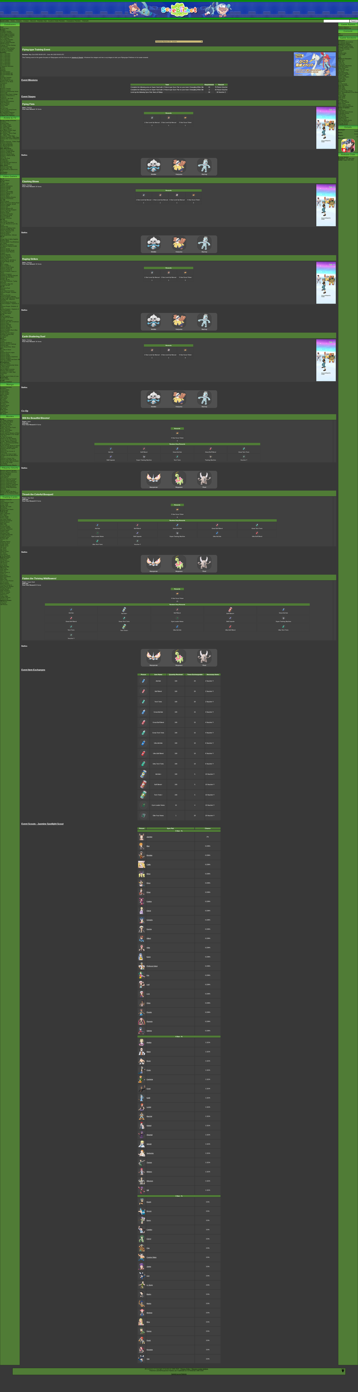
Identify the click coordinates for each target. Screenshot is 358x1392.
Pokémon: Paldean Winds (7, 155)
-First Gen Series (5, 555)
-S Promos (3, 603)
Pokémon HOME (5, 205)
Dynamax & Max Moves (345, 91)
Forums (19, 21)
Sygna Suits (341, 68)
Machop (204, 174)
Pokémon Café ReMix (6, 191)
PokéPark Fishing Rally (7, 334)
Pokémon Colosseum (6, 320)
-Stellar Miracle (4, 589)
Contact (26, 21)
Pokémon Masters (343, 27)
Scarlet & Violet (4, 183)
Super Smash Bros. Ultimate (8, 235)
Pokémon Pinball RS (6, 327)
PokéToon (3, 157)
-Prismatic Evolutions (6, 529)
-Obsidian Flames (5, 541)
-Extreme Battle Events (345, 120)
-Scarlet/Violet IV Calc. (6, 80)
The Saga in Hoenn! (6, 129)
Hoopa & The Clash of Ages (8, 454)
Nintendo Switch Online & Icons (9, 376)
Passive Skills (342, 53)
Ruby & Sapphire (5, 316)
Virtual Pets (3, 373)
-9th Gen (2, 84)
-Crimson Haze (4, 593)
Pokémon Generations (6, 150)
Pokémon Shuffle (5, 249)
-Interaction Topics (343, 77)
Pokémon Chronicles (6, 143)
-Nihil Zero (3, 571)
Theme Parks (4, 105)
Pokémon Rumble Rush (7, 229)
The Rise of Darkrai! (6, 437)
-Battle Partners (4, 583)
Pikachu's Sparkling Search (8, 486)
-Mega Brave (4, 575)
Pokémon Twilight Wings (7, 151)
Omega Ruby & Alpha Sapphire (9, 239)
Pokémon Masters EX (6, 193)
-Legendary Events (343, 113)
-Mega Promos (4, 558)
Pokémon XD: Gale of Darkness (9, 321)
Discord (33, 21)
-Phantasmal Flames (6, 520)
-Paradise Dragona (5, 587)
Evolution (341, 50)
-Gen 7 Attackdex (5, 62)
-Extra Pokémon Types (7, 502)
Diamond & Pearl (5, 288)
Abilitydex (3, 70)
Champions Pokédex (74, 21)
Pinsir (204, 487)
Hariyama (179, 174)
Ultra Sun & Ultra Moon (7, 222)
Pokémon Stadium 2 (6, 342)
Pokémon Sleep (4, 196)
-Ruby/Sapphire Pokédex (7, 34)
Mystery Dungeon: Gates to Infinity (8, 272)
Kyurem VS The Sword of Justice (10, 445)
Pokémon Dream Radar (7, 267)
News (1, 27)
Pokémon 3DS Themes (7, 370)
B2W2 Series (4, 409)
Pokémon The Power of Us (8, 459)
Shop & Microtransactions (345, 106)
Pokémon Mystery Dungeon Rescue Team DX (8, 210)
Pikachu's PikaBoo (5, 474)
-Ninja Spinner (4, 569)
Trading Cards (9, 497)
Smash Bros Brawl (5, 313)
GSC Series (3, 398)
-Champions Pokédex (6, 51)
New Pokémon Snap (6, 215)
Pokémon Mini (4, 345)
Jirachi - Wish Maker (6, 430)
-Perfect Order (4, 518)
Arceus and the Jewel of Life (8, 440)
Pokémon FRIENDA (6, 382)
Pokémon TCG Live (6, 218)
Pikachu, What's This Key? (8, 491)
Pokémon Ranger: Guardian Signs (8, 293)
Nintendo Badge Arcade (7, 261)
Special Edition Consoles (7, 369)
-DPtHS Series (4, 551)
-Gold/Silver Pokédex (6, 32)
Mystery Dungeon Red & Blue (8, 330)
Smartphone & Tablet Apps (8, 372)
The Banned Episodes (6, 145)
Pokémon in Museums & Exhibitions (7, 96)
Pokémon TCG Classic (7, 509)
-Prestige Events (343, 123)
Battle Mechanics (343, 85)
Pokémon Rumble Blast (7, 277)
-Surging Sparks (4, 530)
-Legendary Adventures (345, 65)
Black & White (4, 264)
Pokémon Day (4, 100)
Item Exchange (342, 84)
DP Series (3, 404)
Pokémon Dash (4, 323)
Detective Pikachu (5, 232)
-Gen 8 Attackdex (5, 63)
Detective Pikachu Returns (8, 197)
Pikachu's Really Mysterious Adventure (8, 488)
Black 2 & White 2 (5, 265)
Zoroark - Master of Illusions (8, 441)
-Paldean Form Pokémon (7, 115)
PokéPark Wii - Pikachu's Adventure (7, 300)
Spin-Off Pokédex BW (6, 74)
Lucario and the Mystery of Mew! (9, 433)
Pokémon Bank (4, 240)
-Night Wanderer (5, 590)
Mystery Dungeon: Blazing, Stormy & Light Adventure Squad (9, 297)
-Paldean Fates (4, 537)
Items (340, 82)
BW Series (3, 408)
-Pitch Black (3, 515)
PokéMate (3, 337)
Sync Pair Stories (343, 67)
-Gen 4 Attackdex (5, 58)
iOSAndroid (340, 34)
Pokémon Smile (4, 212)
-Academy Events (343, 117)
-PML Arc (341, 61)
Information (341, 40)
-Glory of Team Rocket (6, 581)
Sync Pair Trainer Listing (345, 46)
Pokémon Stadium (5, 358)
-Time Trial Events (343, 121)
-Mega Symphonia (5, 576)
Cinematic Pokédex (5, 77)
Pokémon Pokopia (5, 187)
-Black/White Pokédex (6, 37)
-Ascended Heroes (5, 519)
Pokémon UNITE (5, 194)
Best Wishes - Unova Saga (8, 133)
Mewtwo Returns (5, 426)
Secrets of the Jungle (6, 462)
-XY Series (3, 548)
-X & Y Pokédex (4, 38)
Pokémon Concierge (6, 166)
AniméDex (3, 122)
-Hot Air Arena (4, 582)
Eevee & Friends (5, 490)
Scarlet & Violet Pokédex (56, 21)
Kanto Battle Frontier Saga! (8, 130)
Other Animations (5, 164)
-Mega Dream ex (5, 572)
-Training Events (343, 124)
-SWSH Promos (4, 561)
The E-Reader (4, 335)
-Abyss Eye (3, 568)
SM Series (3, 413)
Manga (10, 384)
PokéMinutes (4, 159)
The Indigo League (5, 124)
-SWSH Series (4, 546)
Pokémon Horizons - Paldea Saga (10, 141)
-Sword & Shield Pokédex (7, 42)
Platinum (2, 289)
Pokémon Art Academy (7, 244)
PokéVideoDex (4, 161)
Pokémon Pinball (5, 355)
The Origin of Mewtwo (6, 420)
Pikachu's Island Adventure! (8, 481)
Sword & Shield (4, 201)
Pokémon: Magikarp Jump (7, 228)
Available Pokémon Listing (346, 47)
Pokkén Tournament (6, 257)
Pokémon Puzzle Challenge (8, 344)
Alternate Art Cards (5, 506)
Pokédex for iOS (5, 285)
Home (13, 21)
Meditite (153, 174)
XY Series (3, 411)
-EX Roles (341, 71)
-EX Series (3, 553)
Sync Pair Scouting (343, 49)
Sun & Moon (3, 221)
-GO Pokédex (4, 46)
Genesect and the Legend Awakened (7, 449)
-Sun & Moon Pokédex (6, 39)
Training (340, 99)
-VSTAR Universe (5, 597)
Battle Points (342, 103)
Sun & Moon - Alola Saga (7, 136)
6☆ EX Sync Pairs (343, 70)
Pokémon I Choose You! (7, 458)
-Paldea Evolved (5, 543)
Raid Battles (3, 508)
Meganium (179, 487)
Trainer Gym (342, 78)
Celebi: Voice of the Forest (8, 427)
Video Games (10, 176)
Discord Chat (4, 108)
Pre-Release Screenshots (345, 42)
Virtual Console (4, 368)
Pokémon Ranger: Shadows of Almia (9, 307)
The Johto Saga (4, 127)
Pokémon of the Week (6, 81)
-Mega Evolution (5, 522)
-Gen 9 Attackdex (5, 65)
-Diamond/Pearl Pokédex (7, 35)
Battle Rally (341, 88)
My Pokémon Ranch (6, 312)
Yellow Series (4, 397)
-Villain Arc (341, 63)
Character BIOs (4, 390)
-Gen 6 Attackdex (5, 60)
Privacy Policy (185, 1369)
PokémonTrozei (4, 331)
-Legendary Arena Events (345, 112)
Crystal (2, 341)
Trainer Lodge (342, 75)
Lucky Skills (341, 54)
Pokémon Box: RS (5, 326)
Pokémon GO (4, 190)
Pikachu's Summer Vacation (8, 470)
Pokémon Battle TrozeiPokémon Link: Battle (9, 242)
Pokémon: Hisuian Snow (7, 154)
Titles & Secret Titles (344, 105)
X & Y (1, 238)
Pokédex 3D (3, 278)
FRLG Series (4, 401)
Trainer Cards (4, 504)
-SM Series (3, 547)
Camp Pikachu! (4, 476)
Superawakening (343, 72)
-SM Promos (3, 562)
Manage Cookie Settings (200, 1369)
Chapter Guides (4, 392)
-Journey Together (5, 527)
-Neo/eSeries (4, 554)
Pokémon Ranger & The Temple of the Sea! (9, 435)
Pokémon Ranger (5, 328)
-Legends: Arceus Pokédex (8, 45)
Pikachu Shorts (10, 468)
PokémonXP (3, 93)
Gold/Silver (3, 340)
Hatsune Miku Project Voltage (8, 94)
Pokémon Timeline (5, 88)
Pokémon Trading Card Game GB (10, 359)
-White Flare (3, 525)
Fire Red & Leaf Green (6, 317)
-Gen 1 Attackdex (5, 53)
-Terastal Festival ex (6, 585)
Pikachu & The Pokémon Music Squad (9, 493)
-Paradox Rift (4, 539)
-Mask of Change (5, 592)
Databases (10, 24)
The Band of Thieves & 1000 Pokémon (8, 246)
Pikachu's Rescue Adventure (8, 472)
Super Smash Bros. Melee (7, 347)
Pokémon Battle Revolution (8, 302)
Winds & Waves (5, 180)
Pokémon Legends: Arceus (8, 204)
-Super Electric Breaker (7, 586)
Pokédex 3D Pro (5, 279)
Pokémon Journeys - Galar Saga (9, 137)
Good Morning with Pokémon (8, 162)
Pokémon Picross (5, 254)
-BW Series (3, 550)
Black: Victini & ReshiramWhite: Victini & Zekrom (9, 443)
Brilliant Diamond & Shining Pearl (9, 203)
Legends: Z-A (4, 184)
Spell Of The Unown (6, 424)
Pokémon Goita (4, 379)
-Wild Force (3, 594)
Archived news (4, 28)
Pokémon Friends (5, 189)
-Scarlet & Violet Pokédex (7, 48)
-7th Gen (2, 87)
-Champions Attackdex (6, 66)
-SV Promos (3, 560)
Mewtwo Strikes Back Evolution (9, 461)
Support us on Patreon (179, 1374)
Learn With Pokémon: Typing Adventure (8, 281)
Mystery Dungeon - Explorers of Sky (9, 304)
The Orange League (6, 126)
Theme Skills (342, 95)
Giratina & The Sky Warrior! (8, 438)
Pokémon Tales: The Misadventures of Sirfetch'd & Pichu (8, 169)
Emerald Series (4, 402)
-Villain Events (342, 119)
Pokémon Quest (5, 233)
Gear (339, 56)
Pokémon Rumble (5, 295)
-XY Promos (3, 564)
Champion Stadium (343, 74)
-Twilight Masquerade (6, 534)
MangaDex (3, 388)
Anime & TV (10, 118)
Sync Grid (341, 93)
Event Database (5, 111)
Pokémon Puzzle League (7, 352)
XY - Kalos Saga (5, 134)
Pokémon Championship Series (9, 91)
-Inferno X (3, 574)
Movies (10, 416)
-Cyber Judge (4, 596)
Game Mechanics (5, 79)
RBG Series (3, 395)
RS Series (3, 399)
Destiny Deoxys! (5, 431)
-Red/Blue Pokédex (5, 31)
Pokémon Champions (6, 186)
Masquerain (154, 487)
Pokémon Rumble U (6, 270)
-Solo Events (342, 114)
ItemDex (2, 67)
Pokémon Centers (5, 90)
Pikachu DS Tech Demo (7, 333)
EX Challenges (342, 100)
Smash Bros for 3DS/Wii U (8, 260)
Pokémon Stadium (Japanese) (9, 356)
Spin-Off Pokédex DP (6, 73)
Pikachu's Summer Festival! (8, 479)
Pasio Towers (342, 79)
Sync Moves (342, 89)
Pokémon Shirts (4, 104)
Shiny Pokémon (4, 147)
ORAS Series (4, 412)
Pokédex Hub (42, 21)
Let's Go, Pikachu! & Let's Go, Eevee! (9, 224)
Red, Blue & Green (5, 349)
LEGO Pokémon (5, 102)
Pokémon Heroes (5, 429)
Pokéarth (85, 21)
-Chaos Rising (4, 516)
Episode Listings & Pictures (8, 120)
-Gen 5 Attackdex (5, 59)
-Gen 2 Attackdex (5, 55)
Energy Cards (4, 505)
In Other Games (5, 366)
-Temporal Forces (5, 536)
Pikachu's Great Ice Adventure (9, 484)
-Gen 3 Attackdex (5, 56)
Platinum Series (4, 405)
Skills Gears (341, 98)
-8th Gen (2, 86)
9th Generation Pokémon (7, 112)
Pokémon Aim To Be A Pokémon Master (9, 139)
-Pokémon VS (4, 599)
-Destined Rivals (5, 526)
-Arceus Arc (341, 64)
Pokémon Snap (4, 354)
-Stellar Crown (4, 532)
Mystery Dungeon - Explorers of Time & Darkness (9, 309)
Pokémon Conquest (6, 274)
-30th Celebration (5, 513)
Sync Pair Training (343, 102)
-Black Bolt (3, 523)
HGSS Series (4, 406)
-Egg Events (341, 110)
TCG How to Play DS (6, 284)
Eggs (339, 57)
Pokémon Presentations (7, 101)
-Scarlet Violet (4, 544)
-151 (1, 540)
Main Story (341, 60)
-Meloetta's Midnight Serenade (9, 447)
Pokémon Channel (5, 324)
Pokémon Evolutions (6, 152)
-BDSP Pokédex (5, 44)
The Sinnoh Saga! (5, 131)
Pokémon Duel (4, 258)
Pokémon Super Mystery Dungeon (7, 252)
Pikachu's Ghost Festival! (7, 480)
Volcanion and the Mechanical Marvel (8, 456)
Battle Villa (341, 86)
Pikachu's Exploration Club (8, 483)
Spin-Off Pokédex (5, 72)
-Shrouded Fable (5, 533)
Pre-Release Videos (344, 43)
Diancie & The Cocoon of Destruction (7, 452)
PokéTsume (3, 173)
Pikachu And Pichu (5, 473)
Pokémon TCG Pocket (6, 198)
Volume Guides (4, 394)
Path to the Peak (5, 158)
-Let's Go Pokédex (5, 41)
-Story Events (342, 116)
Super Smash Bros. (5, 361)
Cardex (2, 76)
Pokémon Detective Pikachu (8, 465)
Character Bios (4, 123)
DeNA (356, 131)
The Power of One (5, 423)
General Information (6, 387)
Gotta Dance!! (4, 477)
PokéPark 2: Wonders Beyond (9, 275)
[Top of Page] (343, 1370)
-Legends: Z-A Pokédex (7, 49)
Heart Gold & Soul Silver (7, 291)
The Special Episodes (6, 144)
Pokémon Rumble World (7, 250)
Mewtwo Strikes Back (6, 422)
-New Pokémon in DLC (7, 114)
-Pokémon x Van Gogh (6, 98)
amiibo (2, 375)
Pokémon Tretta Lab (6, 268)
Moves (340, 51)
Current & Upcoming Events (8, 109)
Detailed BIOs (4, 391)
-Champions (3, 83)
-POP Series (3, 565)
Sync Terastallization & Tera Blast (348, 92)
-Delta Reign (3, 512)
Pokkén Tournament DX (7, 231)
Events (340, 109)
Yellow (2, 351)
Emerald (2, 319)
